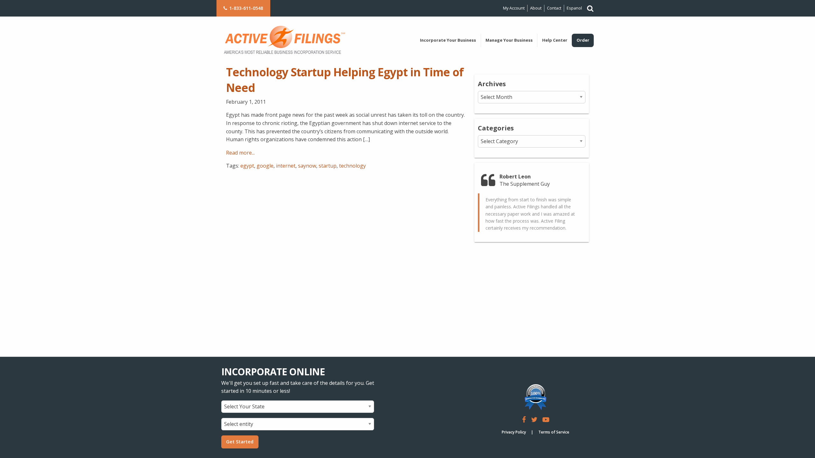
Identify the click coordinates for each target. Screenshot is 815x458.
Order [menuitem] (583, 40)
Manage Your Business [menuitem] (509, 40)
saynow (307, 165)
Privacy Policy (514, 432)
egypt (247, 165)
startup (328, 165)
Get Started (239, 442)
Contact (554, 8)
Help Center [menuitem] (554, 40)
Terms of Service (553, 432)
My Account (514, 8)
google (265, 165)
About (536, 8)
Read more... (240, 152)
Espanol (574, 8)
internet (285, 165)
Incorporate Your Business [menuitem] (448, 40)
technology (352, 165)
